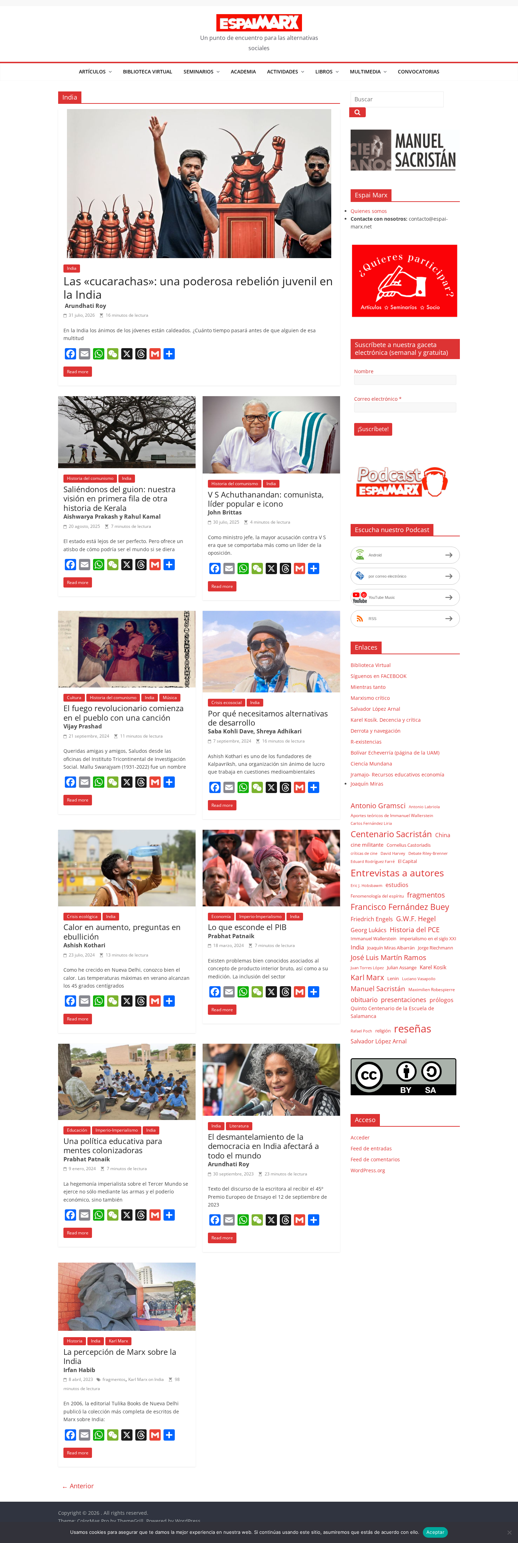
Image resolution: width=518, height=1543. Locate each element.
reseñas (412, 1028)
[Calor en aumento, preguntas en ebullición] (127, 834)
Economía (221, 916)
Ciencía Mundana (371, 763)
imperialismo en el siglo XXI (428, 938)
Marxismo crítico (370, 698)
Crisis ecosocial (226, 702)
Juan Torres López (367, 967)
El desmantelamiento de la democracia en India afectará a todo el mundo (263, 1146)
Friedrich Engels (372, 919)
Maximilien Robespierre (431, 989)
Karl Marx (118, 1341)
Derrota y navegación (376, 730)
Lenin (393, 978)
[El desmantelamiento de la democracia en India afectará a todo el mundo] (271, 1048)
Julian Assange (402, 967)
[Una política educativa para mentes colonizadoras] (127, 1048)
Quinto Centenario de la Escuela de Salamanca (392, 1012)
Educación (77, 1130)
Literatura (239, 1126)
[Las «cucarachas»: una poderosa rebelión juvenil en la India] (199, 113)
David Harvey (393, 853)
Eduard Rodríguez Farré (373, 861)
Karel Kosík (433, 967)
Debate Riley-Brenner (428, 853)
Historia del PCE (415, 929)
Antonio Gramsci (378, 805)
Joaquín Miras (367, 783)
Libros (324, 71)
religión (383, 1030)
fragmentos (114, 1379)
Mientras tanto (368, 687)
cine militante (367, 844)
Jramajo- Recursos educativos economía (397, 774)
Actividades (282, 71)
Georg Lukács (369, 930)
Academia (243, 71)
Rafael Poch (361, 1030)
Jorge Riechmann (435, 948)
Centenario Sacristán (391, 834)
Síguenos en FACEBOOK (379, 676)
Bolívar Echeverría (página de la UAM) (395, 752)
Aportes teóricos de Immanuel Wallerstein (392, 815)
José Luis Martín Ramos (388, 957)
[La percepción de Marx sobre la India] (127, 1267)
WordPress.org (368, 1170)
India (71, 268)
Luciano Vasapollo (419, 978)
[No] (509, 1532)
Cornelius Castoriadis (409, 845)
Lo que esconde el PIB (247, 927)
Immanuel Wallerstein (373, 938)
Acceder (360, 1137)
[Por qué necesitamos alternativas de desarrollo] (271, 615)
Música (170, 698)
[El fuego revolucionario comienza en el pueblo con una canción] (127, 615)
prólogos (442, 1000)
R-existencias (366, 741)
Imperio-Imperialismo (260, 916)
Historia (74, 1341)
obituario (364, 999)
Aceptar (435, 1532)
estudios (397, 885)
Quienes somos (369, 211)
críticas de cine (364, 853)
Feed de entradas (371, 1148)
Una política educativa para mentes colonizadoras (112, 1145)
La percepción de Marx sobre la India (119, 1356)
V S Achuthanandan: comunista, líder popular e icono (266, 499)
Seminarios (199, 71)
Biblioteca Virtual (147, 71)
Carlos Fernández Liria (371, 823)
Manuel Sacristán (378, 988)
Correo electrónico (378, 398)
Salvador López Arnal (375, 708)
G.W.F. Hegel (416, 918)
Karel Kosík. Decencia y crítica (386, 719)
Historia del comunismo (90, 478)
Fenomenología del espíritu (377, 896)
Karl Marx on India (146, 1379)
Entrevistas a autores (397, 872)
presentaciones (403, 999)
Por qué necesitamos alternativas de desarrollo (268, 718)
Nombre (364, 371)
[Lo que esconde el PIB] (271, 834)
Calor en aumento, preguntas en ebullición (122, 931)
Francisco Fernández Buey (400, 906)
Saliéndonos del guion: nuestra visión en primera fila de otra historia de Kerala (119, 498)
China (442, 835)
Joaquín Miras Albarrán (391, 948)
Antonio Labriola (424, 806)
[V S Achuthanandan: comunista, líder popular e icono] (271, 400)
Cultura (74, 698)
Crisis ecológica (82, 916)
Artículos (92, 71)
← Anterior (78, 1486)
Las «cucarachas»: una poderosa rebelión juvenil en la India (198, 287)
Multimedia (365, 71)
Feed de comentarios (375, 1159)
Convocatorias (418, 71)
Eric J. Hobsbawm (366, 885)
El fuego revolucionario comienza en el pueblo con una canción (123, 712)
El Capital (407, 861)
